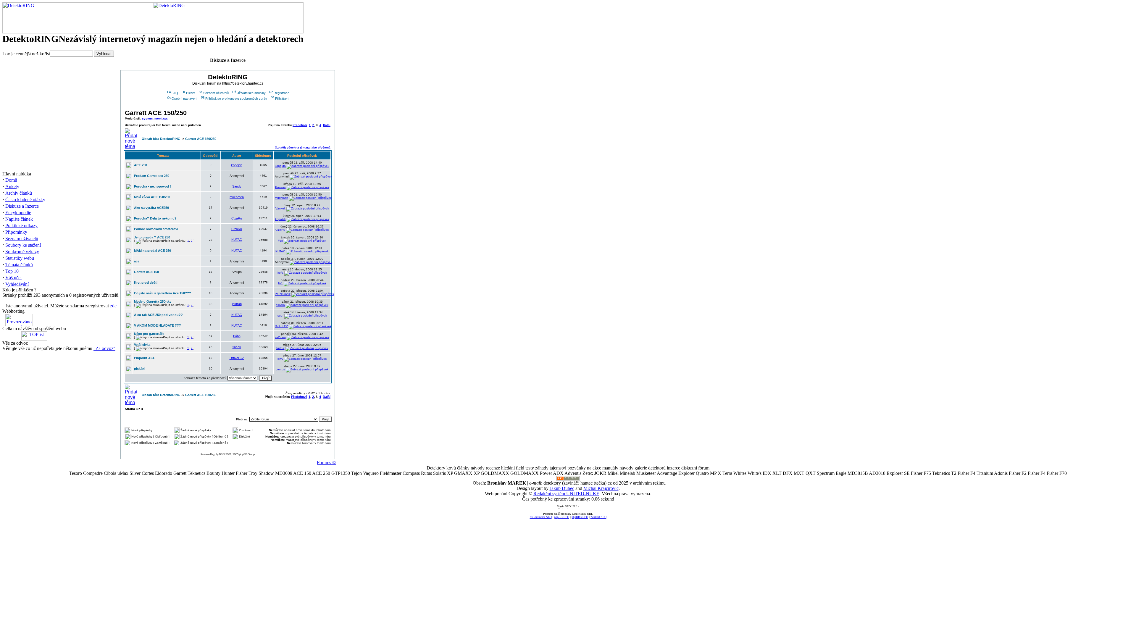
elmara (280, 304)
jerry (280, 358)
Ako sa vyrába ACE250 (151, 207)
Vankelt (280, 208)
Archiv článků (18, 193)
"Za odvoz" (104, 348)
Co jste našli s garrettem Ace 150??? (162, 293)
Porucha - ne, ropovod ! (152, 186)
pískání (139, 368)
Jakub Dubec (562, 488)
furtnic (280, 348)
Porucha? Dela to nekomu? (155, 218)
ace (136, 261)
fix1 (280, 283)
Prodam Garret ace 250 (151, 176)
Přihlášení (282, 98)
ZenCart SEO (598, 517)
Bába (237, 336)
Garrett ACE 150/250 (156, 113)
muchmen (237, 197)
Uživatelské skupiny (251, 93)
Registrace (281, 93)
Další (326, 125)
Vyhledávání (17, 284)
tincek (237, 347)
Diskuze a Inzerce (22, 206)
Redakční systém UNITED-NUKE (566, 493)
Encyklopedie (18, 212)
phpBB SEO (561, 517)
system (147, 118)
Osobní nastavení (184, 98)
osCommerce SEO (541, 517)
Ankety (12, 186)
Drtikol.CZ (281, 326)
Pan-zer (280, 187)
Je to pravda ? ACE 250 (152, 237)
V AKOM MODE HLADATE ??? (157, 325)
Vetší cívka (142, 344)
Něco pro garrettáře (149, 333)
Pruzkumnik (283, 294)
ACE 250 (140, 165)
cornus (280, 369)
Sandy (236, 186)
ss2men (280, 337)
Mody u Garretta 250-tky (152, 301)
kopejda (236, 165)
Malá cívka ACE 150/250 (152, 197)
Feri (280, 240)
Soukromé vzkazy (22, 251)
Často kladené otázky (25, 199)
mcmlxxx (161, 118)
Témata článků (19, 264)
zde (113, 305)
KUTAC (236, 239)
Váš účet (13, 277)
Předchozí (300, 125)
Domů (11, 180)
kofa (280, 272)
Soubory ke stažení (23, 245)
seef (280, 315)
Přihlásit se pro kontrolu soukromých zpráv (236, 98)
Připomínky (16, 232)
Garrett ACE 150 (146, 272)
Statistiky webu (19, 258)
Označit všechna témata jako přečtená (302, 147)
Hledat (190, 93)
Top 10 (12, 271)
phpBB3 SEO (580, 517)
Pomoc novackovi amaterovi (156, 229)
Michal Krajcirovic (601, 488)
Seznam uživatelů (21, 238)
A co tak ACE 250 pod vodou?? (158, 315)
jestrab (237, 304)
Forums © (326, 462)
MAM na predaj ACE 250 (152, 250)
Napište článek (19, 219)
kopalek (280, 219)
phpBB (218, 454)
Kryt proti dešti (145, 282)
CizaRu (236, 218)
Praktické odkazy (21, 225)
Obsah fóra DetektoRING (161, 139)
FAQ (175, 93)
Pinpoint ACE (144, 358)
